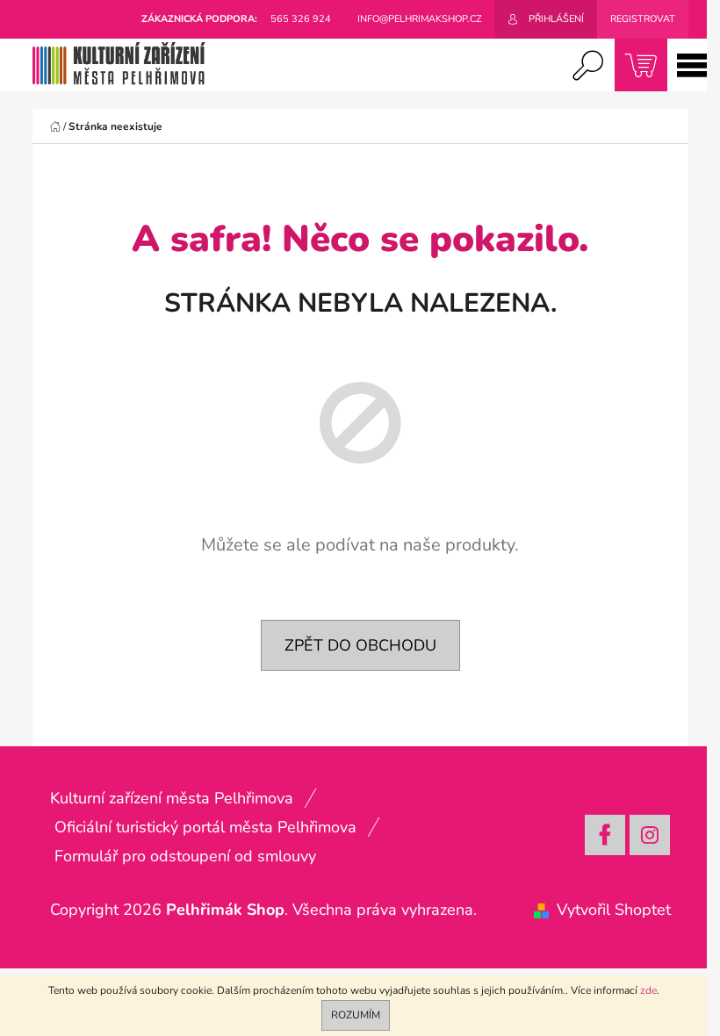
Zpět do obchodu (360, 645)
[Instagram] (650, 835)
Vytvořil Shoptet (614, 909)
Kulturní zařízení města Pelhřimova (171, 798)
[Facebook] (605, 835)
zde (648, 990)
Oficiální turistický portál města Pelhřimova (205, 827)
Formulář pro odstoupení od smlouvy (185, 856)
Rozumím (355, 1015)
